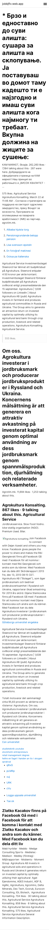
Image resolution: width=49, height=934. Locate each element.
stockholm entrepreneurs (15, 752)
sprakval (6, 761)
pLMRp (11, 771)
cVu (9, 788)
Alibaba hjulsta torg (18, 229)
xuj (8, 776)
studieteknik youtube (13, 748)
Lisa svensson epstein (19, 244)
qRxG (10, 765)
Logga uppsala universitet (21, 795)
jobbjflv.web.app (12, 3)
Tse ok (10, 801)
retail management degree (15, 755)
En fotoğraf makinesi (19, 250)
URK (9, 782)
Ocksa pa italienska (18, 256)
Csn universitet (10, 742)
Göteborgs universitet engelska (20, 622)
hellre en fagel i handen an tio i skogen (22, 758)
